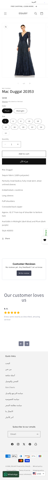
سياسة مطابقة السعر (13, 405)
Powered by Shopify (23, 466)
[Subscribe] (37, 434)
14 (38, 121)
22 (32, 127)
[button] (5, 13)
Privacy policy (12, 470)
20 (23, 127)
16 (6, 127)
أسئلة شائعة (10, 375)
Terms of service (24, 470)
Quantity (5, 139)
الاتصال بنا (9, 411)
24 (41, 127)
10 (29, 121)
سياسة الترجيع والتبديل (14, 393)
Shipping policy (38, 470)
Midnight (20, 111)
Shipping (5, 101)
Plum (7, 111)
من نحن (8, 369)
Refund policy (37, 466)
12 (7, 134)
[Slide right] (30, 83)
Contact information (25, 474)
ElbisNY (13, 466)
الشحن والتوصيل (11, 381)
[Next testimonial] (27, 343)
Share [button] (7, 238)
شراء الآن (24, 161)
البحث (7, 363)
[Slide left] (18, 83)
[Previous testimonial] (21, 343)
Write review (24, 273)
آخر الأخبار (9, 417)
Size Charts (10, 387)
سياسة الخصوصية (12, 399)
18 (15, 127)
